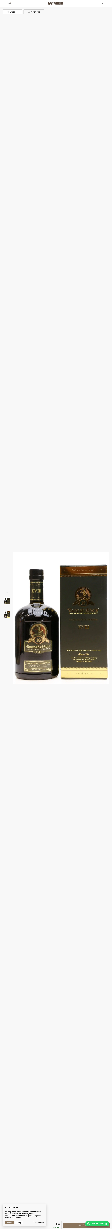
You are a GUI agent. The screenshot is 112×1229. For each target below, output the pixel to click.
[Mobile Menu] (9, 3)
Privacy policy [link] (38, 1222)
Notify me (35, 12)
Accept (9, 1222)
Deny (19, 1222)
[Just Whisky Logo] (56, 3)
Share (12, 12)
